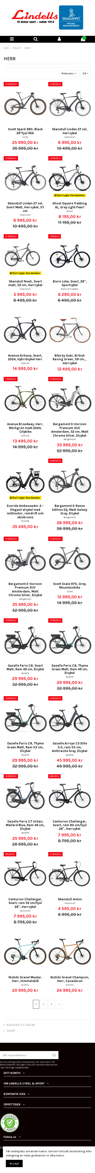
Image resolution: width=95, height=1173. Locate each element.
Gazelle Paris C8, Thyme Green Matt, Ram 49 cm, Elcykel (69, 669)
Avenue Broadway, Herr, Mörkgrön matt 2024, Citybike (25, 427)
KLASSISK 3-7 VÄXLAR (21, 1025)
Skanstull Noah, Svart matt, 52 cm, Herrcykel (25, 283)
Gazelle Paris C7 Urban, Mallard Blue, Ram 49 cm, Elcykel (25, 825)
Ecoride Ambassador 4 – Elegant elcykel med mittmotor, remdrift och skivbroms (25, 511)
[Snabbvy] (28, 124)
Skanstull (69, 137)
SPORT (11, 1031)
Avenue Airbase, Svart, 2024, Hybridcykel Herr (25, 357)
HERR (7, 1016)
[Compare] (22, 124)
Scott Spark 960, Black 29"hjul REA (25, 131)
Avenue (25, 363)
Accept (14, 1163)
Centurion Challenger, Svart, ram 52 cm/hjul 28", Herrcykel (25, 903)
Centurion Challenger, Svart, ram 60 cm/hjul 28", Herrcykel (70, 825)
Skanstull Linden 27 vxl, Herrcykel (69, 131)
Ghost (69, 211)
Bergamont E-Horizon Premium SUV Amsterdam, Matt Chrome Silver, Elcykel (25, 589)
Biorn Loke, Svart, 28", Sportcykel (70, 283)
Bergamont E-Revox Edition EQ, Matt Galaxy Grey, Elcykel (69, 509)
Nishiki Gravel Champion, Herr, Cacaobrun (69, 979)
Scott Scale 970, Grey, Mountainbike (69, 585)
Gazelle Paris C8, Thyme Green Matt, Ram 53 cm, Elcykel (25, 747)
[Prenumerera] (54, 1055)
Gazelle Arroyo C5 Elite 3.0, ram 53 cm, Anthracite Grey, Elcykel (69, 747)
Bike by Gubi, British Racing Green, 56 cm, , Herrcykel (70, 359)
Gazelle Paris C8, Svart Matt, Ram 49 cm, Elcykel (25, 667)
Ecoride (25, 521)
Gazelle (25, 673)
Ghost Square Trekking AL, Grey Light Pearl (69, 205)
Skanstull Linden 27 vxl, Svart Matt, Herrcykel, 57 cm (25, 207)
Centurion (25, 910)
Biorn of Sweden (69, 289)
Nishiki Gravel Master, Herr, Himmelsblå (25, 979)
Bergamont (70, 439)
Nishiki (25, 984)
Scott (25, 137)
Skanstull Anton (70, 899)
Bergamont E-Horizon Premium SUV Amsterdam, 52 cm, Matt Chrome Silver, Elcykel (69, 429)
